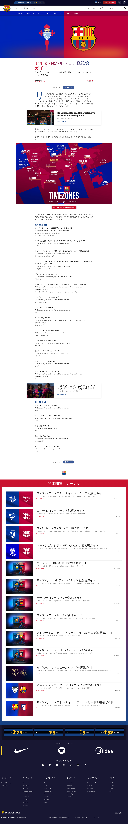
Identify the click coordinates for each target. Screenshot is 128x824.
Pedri (45, 785)
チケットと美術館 (22, 8)
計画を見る (111, 2)
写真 (68, 13)
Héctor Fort (25, 802)
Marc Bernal (47, 799)
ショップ (36, 8)
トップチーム (89, 8)
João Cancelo (26, 805)
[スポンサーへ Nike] (21, 750)
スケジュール (30, 13)
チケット (40, 13)
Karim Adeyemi (71, 794)
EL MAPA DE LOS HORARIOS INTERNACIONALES (64, 207)
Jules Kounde (26, 796)
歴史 (110, 791)
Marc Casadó (47, 791)
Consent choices (103, 817)
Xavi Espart (25, 788)
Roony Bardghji (71, 788)
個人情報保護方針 (63, 817)
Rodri (45, 802)
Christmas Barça (91, 791)
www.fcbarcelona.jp (61, 439)
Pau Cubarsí (26, 785)
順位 (55, 13)
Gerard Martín (26, 794)
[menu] (124, 2)
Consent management (92, 817)
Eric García (25, 799)
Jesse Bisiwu (70, 796)
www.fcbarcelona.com (61, 230)
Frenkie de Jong (48, 794)
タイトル (76, 13)
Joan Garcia (4, 785)
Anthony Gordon (71, 791)
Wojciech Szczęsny (6, 782)
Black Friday (90, 788)
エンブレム (112, 782)
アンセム (111, 785)
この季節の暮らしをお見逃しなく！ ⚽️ (29, 2)
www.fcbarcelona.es (63, 254)
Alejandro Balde (27, 782)
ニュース (20, 13)
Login (98, 2)
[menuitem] (124, 2)
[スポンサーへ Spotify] (62, 750)
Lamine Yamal (70, 782)
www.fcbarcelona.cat (51, 320)
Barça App (89, 785)
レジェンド (112, 788)
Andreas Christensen (28, 791)
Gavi (45, 782)
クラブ (100, 8)
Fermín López (47, 788)
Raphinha (69, 785)
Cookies (71, 817)
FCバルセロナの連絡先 (80, 817)
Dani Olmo (47, 796)
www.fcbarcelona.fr (54, 233)
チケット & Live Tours (92, 782)
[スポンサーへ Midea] (104, 750)
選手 (61, 13)
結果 (48, 13)
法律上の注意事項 (53, 817)
